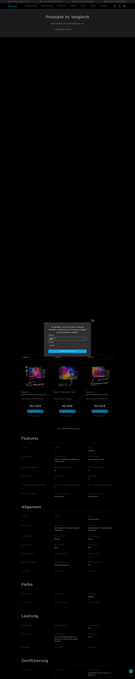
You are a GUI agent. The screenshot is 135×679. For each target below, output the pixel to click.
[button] (67, 338)
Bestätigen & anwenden (67, 351)
